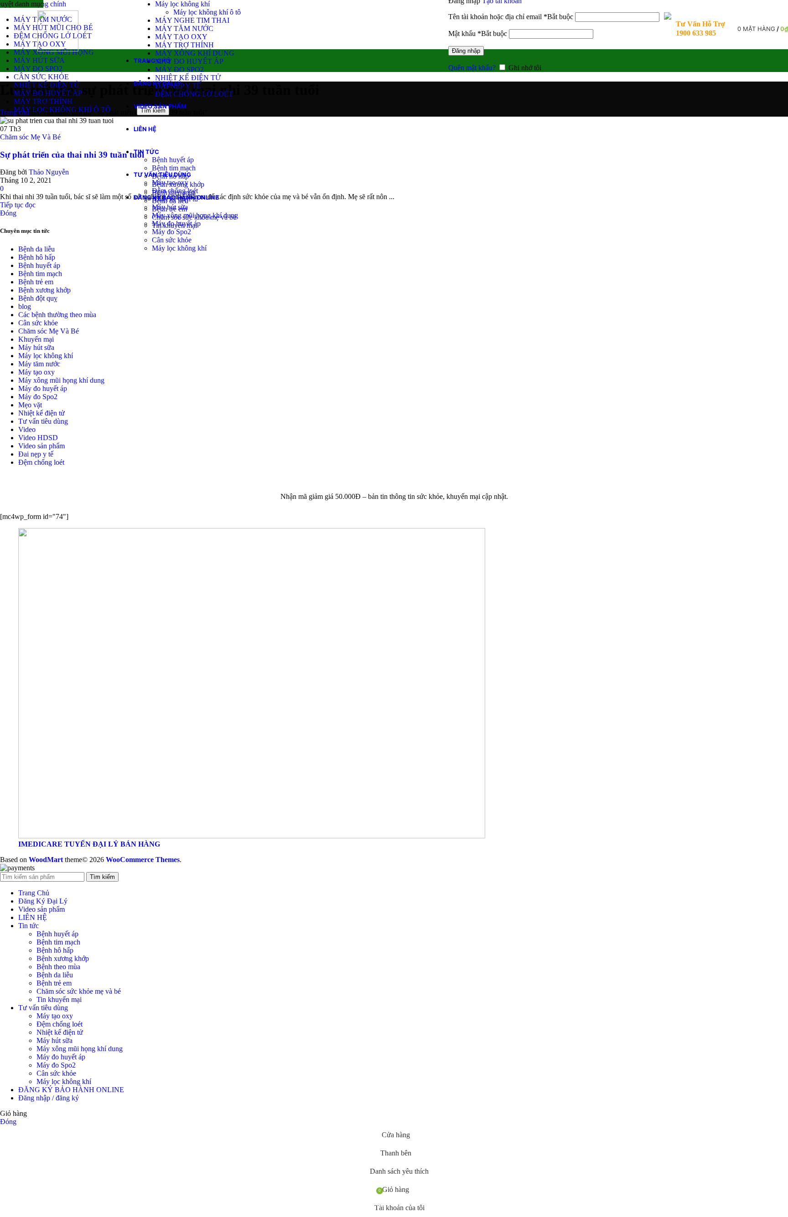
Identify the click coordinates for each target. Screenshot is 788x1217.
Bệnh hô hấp (36, 257)
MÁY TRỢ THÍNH (184, 45)
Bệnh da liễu (36, 249)
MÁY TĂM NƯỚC (184, 28)
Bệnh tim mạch (174, 168)
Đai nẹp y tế (35, 454)
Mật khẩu (477, 33)
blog (24, 306)
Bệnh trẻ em (35, 282)
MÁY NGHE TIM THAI (192, 20)
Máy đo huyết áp (176, 223)
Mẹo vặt (30, 405)
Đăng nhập (466, 50)
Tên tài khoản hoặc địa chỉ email (510, 17)
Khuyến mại (36, 339)
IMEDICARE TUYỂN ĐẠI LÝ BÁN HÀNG (89, 844)
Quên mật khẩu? (472, 68)
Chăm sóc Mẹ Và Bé (30, 137)
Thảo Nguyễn (49, 172)
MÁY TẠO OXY (181, 37)
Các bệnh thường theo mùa (57, 314)
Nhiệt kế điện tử (41, 413)
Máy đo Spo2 (171, 232)
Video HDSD (38, 438)
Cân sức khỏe (172, 240)
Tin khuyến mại (59, 999)
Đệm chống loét (175, 191)
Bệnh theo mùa (58, 967)
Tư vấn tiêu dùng (43, 421)
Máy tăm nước (39, 364)
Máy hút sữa (170, 207)
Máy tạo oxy (170, 182)
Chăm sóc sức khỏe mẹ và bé (78, 991)
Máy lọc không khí (182, 4)
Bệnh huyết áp (173, 160)
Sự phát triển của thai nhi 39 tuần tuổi (72, 154)
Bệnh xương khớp (44, 290)
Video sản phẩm (41, 446)
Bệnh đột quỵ (37, 298)
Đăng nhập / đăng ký (48, 1098)
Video (27, 429)
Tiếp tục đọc (18, 205)
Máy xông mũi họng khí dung (195, 215)
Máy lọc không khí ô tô (207, 12)
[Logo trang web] (57, 49)
